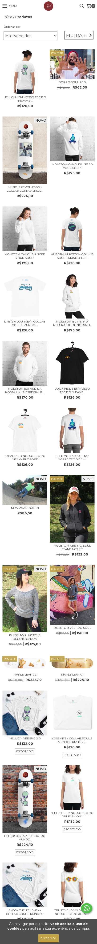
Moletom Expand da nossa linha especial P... (24, 390)
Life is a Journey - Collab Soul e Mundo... (24, 323)
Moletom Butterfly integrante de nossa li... (72, 323)
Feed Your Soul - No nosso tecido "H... (72, 457)
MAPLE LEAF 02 (24, 674)
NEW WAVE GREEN (25, 508)
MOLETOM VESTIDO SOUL (72, 627)
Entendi (48, 938)
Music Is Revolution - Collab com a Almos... (25, 188)
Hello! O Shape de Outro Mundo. (24, 837)
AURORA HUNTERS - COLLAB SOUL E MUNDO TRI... (72, 256)
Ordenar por (12, 26)
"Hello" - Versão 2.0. (24, 738)
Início (8, 17)
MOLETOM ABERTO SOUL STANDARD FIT (72, 547)
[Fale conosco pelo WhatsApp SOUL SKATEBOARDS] (86, 908)
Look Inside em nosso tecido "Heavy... (72, 390)
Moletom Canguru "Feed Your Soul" (72, 166)
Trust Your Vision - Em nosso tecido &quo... (72, 912)
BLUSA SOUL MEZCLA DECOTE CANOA (24, 637)
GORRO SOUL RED (72, 82)
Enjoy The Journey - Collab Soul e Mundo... (25, 912)
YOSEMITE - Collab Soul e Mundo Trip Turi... (72, 740)
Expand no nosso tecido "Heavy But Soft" (24, 457)
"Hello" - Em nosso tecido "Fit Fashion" (72, 814)
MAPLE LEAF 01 (72, 674)
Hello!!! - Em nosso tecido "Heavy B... (25, 98)
